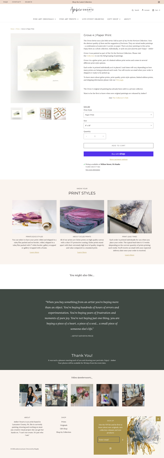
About (127, 19)
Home (12, 29)
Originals (63, 425)
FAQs (5, 2)
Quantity (87, 131)
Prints (18, 29)
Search (28, 2)
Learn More (34, 252)
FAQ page (119, 80)
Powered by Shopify (32, 449)
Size (85, 121)
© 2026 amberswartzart (18, 449)
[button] (17, 114)
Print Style (88, 110)
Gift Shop (63, 429)
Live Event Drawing (93, 19)
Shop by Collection (63, 432)
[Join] (123, 440)
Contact (16, 2)
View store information (93, 170)
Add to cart (118, 146)
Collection (91, 56)
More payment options (119, 159)
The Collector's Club (120, 98)
